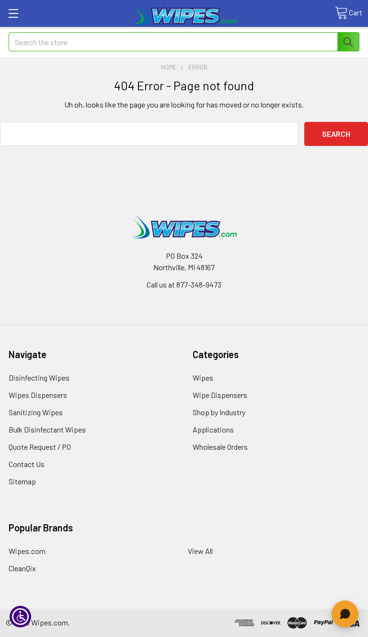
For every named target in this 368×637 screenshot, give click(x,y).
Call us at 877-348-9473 (184, 284)
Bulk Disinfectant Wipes (47, 429)
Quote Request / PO (40, 446)
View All (200, 550)
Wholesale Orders (220, 446)
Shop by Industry (219, 412)
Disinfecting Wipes (39, 377)
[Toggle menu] (13, 13)
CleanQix (22, 568)
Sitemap (22, 481)
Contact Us (27, 464)
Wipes (203, 377)
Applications (213, 429)
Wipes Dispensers (38, 394)
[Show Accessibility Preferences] (20, 616)
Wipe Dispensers (220, 394)
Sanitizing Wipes (36, 412)
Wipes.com (27, 550)
